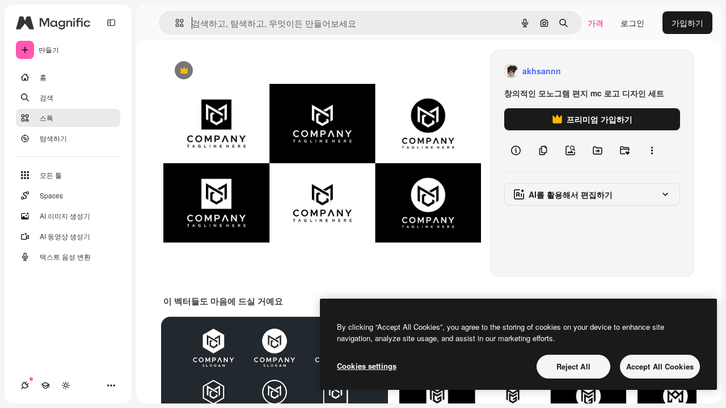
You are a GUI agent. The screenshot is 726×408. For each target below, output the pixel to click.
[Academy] (45, 385)
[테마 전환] (66, 385)
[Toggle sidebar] (111, 23)
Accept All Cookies (660, 366)
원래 (228, 71)
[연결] (25, 385)
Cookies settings (366, 365)
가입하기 (687, 22)
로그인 (632, 22)
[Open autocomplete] (175, 23)
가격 (595, 22)
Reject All (573, 366)
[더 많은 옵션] (651, 150)
